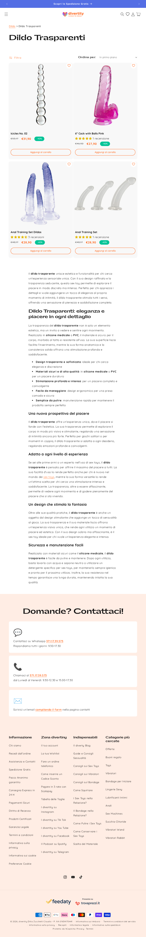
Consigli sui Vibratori (86, 774)
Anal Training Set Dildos (26, 232)
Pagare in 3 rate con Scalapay (53, 789)
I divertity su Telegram (55, 852)
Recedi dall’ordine (20, 753)
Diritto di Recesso (20, 810)
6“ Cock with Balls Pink (89, 133)
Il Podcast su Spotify (54, 844)
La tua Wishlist (50, 753)
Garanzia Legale (19, 827)
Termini (89, 929)
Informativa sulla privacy (19, 845)
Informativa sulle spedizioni (106, 925)
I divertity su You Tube (55, 827)
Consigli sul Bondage (86, 782)
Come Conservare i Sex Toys (85, 834)
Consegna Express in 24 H (22, 792)
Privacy (80, 929)
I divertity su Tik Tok (53, 819)
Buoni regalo (113, 757)
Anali (109, 805)
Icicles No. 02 (19, 133)
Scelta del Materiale (85, 844)
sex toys (48, 477)
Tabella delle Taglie (53, 799)
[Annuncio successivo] (139, 4)
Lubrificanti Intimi (116, 797)
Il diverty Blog (82, 745)
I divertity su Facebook (55, 836)
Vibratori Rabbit (115, 837)
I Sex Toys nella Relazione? (83, 800)
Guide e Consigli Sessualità (83, 756)
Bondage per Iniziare (118, 781)
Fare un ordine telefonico (50, 764)
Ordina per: (87, 57)
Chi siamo (15, 745)
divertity (23, 921)
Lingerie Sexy (114, 789)
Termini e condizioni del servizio (119, 921)
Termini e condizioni (21, 835)
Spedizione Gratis (19, 769)
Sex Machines (114, 813)
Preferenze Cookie (20, 863)
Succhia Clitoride (116, 821)
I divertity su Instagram (49, 809)
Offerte (110, 749)
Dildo (12, 26)
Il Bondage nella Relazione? (83, 813)
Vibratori (111, 773)
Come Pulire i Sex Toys (87, 823)
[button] (6, 14)
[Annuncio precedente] (7, 4)
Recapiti (62, 925)
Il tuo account (49, 745)
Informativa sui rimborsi (88, 921)
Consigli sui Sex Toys (86, 766)
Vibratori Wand (115, 829)
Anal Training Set (86, 232)
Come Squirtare (83, 790)
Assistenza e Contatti (22, 761)
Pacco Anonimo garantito (18, 780)
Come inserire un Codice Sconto (51, 776)
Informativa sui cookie (22, 855)
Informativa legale (79, 925)
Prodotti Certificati (20, 819)
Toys (108, 765)
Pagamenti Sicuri (19, 802)
